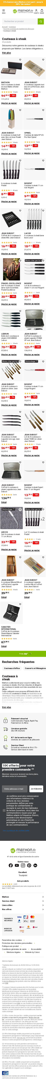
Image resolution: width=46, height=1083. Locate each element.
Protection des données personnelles (17, 943)
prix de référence (27, 1024)
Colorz (37, 952)
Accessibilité (36, 949)
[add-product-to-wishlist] (20, 60)
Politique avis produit (10, 946)
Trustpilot (23, 875)
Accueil (5, 27)
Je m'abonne (36, 789)
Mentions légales (13, 952)
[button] (42, 11)
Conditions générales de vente (14, 949)
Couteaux (12, 27)
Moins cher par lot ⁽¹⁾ (34, 260)
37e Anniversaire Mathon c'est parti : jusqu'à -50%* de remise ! (23, 3)
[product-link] (11, 81)
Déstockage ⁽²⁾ (31, 361)
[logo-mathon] (23, 11)
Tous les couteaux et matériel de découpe (18, 29)
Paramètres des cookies (12, 940)
